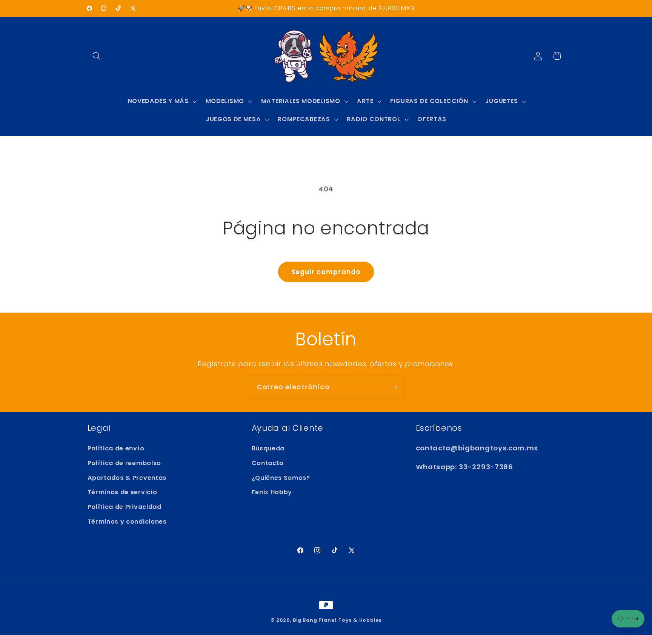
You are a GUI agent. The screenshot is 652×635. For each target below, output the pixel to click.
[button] (97, 56)
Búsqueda (268, 448)
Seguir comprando (326, 271)
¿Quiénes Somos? (281, 477)
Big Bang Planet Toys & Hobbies (337, 620)
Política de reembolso (124, 463)
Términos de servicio (122, 492)
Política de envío (116, 448)
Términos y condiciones (127, 521)
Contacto (268, 463)
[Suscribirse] (394, 387)
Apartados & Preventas (127, 477)
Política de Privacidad (124, 506)
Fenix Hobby (272, 492)
